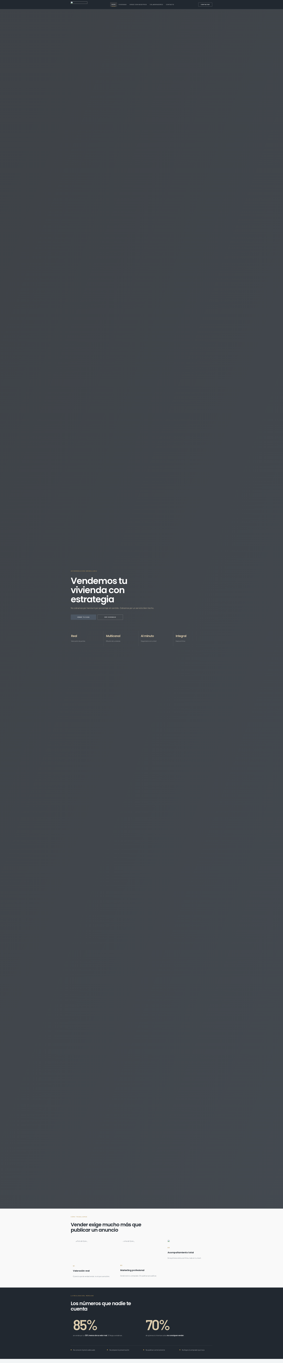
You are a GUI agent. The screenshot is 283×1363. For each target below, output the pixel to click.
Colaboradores (156, 4)
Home (114, 4)
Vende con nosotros (138, 4)
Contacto (170, 4)
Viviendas (123, 4)
